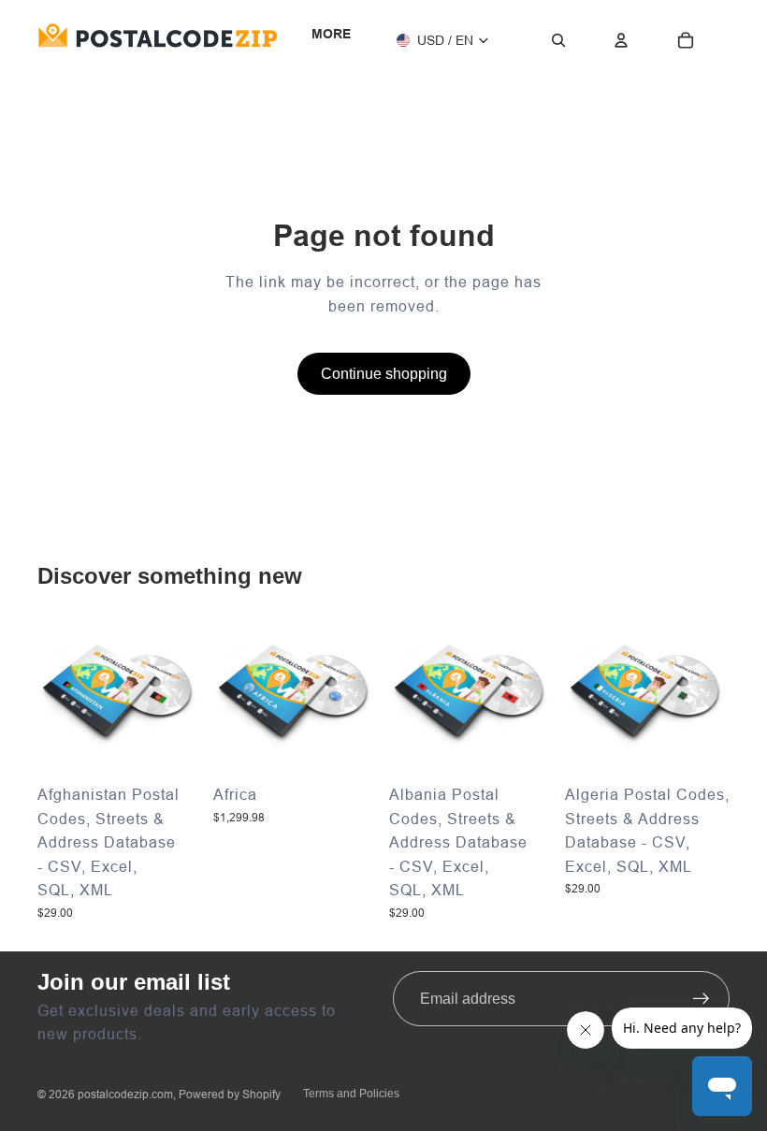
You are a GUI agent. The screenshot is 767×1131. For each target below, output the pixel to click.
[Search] (558, 40)
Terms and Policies (351, 1093)
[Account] (621, 40)
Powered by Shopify (230, 1094)
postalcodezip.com (125, 1094)
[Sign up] (701, 999)
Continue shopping (384, 374)
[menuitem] (331, 34)
